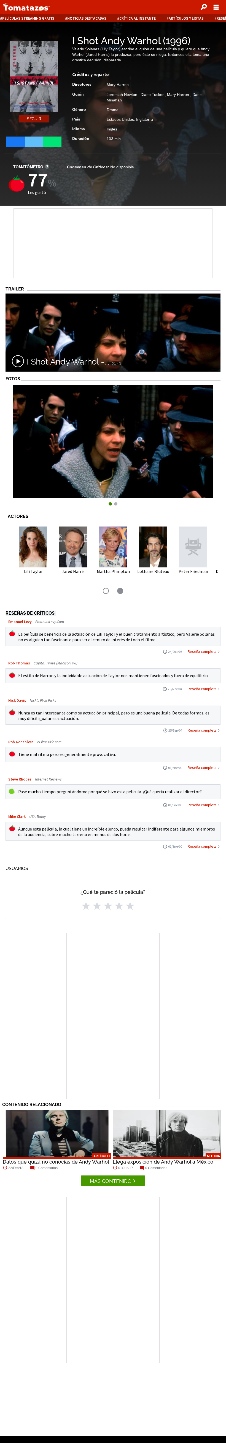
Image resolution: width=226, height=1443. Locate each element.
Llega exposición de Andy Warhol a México (163, 1162)
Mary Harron (118, 84)
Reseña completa (202, 651)
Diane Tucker (153, 94)
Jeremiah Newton (122, 94)
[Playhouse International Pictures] (113, 496)
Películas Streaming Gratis (28, 18)
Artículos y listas (186, 18)
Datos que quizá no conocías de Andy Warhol (56, 1162)
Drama (113, 110)
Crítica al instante (137, 18)
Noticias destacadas (86, 18)
